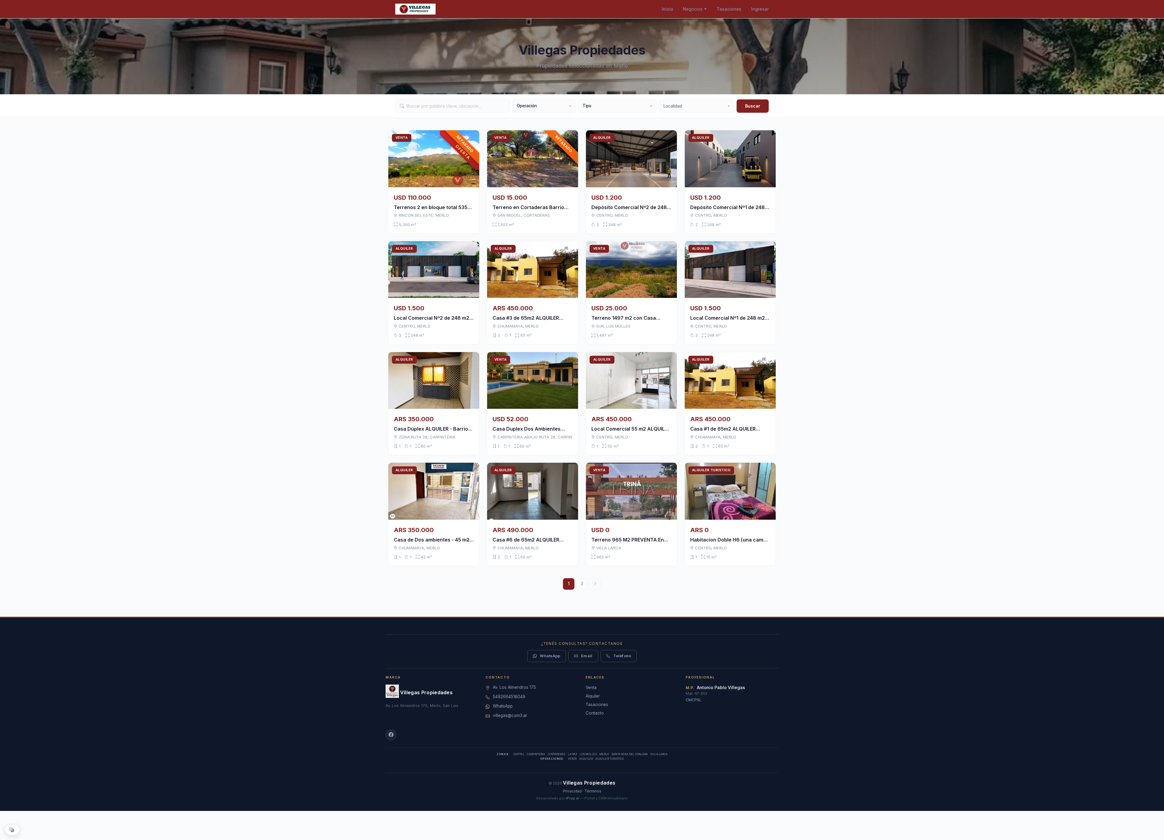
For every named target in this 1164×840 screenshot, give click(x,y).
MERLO (604, 754)
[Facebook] (391, 734)
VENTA (572, 758)
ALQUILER (586, 758)
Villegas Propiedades (426, 692)
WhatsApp (550, 656)
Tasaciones (729, 9)
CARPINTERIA (536, 754)
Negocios (693, 9)
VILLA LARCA (658, 754)
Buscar (752, 105)
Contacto (595, 713)
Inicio (667, 9)
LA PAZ (572, 754)
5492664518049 (509, 696)
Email (586, 656)
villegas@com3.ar (510, 715)
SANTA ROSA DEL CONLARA (629, 754)
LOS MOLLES (588, 754)
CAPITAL (518, 754)
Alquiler (593, 696)
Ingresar (760, 9)
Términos (592, 791)
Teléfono (622, 656)
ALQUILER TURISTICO (609, 758)
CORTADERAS (557, 754)
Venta (591, 687)
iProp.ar (572, 798)
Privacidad (572, 791)
